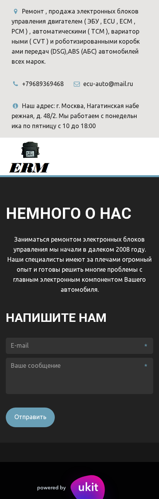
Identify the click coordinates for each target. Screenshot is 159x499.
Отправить (30, 416)
